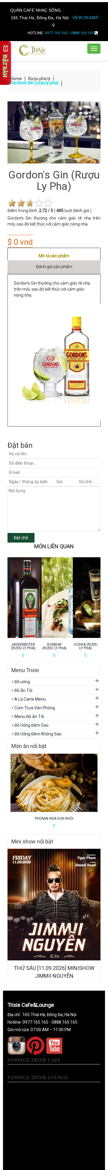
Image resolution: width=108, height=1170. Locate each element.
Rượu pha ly (39, 78)
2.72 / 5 (46, 210)
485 (60, 210)
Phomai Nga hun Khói (54, 818)
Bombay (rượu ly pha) (54, 646)
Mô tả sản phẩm (54, 255)
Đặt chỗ (21, 537)
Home (16, 78)
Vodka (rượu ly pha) (86, 646)
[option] (23, 608)
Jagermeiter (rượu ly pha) (23, 646)
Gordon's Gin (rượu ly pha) (34, 82)
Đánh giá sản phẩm (54, 266)
